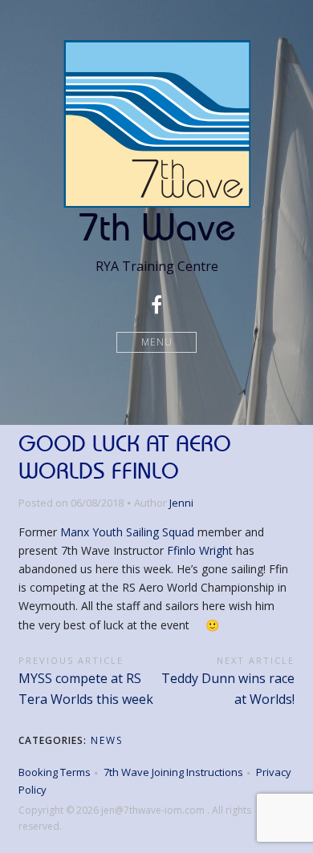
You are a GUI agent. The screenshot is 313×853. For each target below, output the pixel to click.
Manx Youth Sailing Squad (127, 532)
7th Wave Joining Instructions (173, 772)
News (107, 740)
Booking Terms (54, 772)
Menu (157, 342)
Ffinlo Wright (200, 550)
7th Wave (157, 226)
